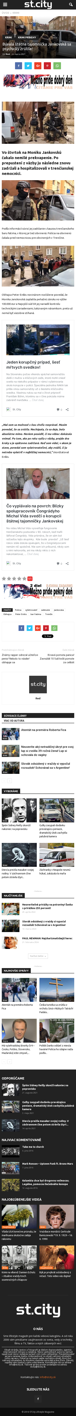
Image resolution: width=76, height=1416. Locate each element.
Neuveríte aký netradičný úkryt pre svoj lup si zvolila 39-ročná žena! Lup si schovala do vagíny (47, 751)
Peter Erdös (21, 614)
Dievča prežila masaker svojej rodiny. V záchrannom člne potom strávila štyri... (18, 873)
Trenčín (48, 614)
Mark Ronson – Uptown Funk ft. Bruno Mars (47, 1163)
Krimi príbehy (27, 37)
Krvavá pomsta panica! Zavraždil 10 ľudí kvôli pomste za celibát (57, 658)
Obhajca (7, 614)
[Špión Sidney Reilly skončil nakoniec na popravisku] (19, 810)
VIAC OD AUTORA (14, 720)
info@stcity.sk (48, 1377)
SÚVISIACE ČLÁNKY (15, 715)
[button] (71, 4)
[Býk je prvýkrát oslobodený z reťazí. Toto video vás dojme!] (56, 1257)
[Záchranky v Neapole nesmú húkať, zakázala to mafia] (56, 855)
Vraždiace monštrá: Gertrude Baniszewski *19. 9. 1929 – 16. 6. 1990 (56, 1235)
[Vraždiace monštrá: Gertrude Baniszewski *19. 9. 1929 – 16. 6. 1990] (56, 1217)
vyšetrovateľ (31, 610)
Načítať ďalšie (36, 956)
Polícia (18, 610)
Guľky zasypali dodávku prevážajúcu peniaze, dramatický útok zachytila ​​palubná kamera (48, 1106)
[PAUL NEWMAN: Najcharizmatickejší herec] (10, 943)
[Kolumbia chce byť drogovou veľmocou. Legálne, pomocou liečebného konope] (10, 1185)
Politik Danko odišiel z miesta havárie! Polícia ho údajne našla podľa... (56, 1049)
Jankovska (59, 610)
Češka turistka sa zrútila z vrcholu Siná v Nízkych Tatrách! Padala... (56, 1008)
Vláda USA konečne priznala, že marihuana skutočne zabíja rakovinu (19, 1235)
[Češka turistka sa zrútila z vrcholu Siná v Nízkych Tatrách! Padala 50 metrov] (56, 990)
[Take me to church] (10, 1151)
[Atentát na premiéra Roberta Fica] (10, 734)
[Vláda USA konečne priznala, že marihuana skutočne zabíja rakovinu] (19, 1217)
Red (8, 54)
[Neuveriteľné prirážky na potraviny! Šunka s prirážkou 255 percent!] (10, 909)
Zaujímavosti (8, 1227)
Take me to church (33, 1146)
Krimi (8, 37)
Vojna (5, 1041)
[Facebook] (38, 1398)
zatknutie (45, 610)
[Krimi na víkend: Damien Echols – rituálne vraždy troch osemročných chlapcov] (19, 1257)
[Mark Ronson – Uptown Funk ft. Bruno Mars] (10, 1168)
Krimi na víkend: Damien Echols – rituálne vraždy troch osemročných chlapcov (18, 1276)
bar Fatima (36, 614)
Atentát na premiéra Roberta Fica (43, 730)
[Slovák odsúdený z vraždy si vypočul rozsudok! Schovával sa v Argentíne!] (10, 768)
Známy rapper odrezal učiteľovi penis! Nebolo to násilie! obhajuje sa (20, 658)
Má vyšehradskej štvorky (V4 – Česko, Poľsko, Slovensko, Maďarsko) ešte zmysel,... (18, 1049)
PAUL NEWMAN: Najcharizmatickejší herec (47, 938)
